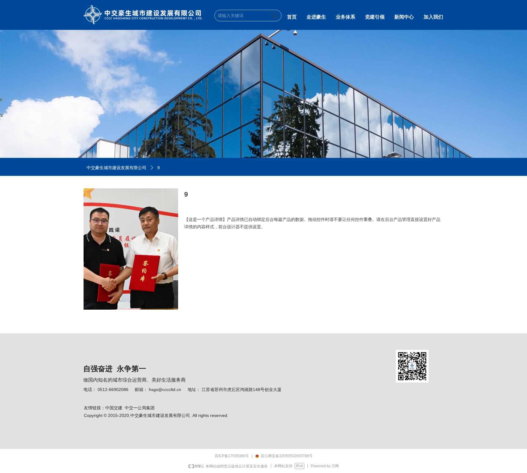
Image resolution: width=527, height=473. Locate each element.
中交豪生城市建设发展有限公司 (116, 167)
